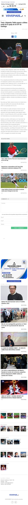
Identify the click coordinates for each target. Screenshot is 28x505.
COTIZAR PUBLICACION (14, 12)
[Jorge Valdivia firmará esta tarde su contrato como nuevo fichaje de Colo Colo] (14, 180)
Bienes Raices (12, 2)
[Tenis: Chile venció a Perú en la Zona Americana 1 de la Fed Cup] (14, 150)
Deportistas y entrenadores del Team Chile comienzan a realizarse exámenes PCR (12, 167)
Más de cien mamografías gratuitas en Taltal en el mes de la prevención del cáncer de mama (13, 325)
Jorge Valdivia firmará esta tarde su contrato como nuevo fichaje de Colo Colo (12, 190)
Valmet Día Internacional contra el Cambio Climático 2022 (13, 302)
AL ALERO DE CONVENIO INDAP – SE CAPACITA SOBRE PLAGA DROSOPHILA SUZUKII (13, 349)
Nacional (24, 305)
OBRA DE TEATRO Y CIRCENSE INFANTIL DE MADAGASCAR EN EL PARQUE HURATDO (12, 397)
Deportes (3, 20)
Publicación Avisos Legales (5, 2)
